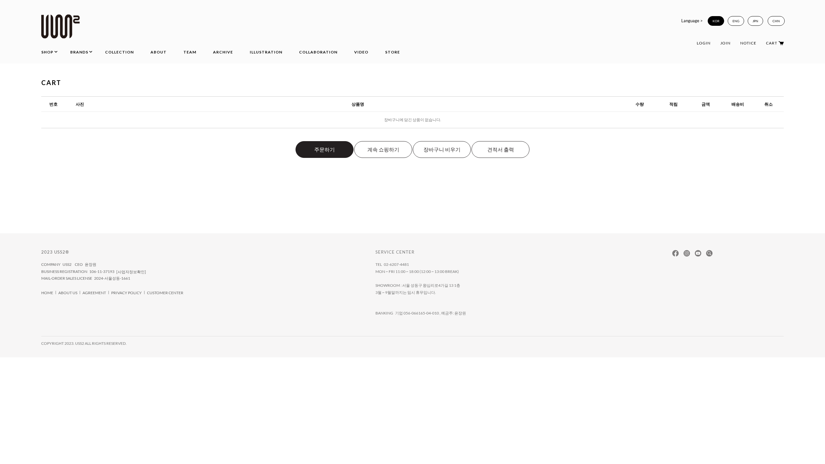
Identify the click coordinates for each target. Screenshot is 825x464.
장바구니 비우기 (442, 149)
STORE (392, 52)
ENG (736, 21)
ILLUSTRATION (266, 52)
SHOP (47, 52)
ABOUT (158, 52)
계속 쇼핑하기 (383, 149)
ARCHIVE (223, 52)
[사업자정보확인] (131, 271)
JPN (755, 21)
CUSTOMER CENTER (165, 292)
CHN (776, 21)
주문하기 (324, 149)
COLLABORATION (318, 52)
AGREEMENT (94, 292)
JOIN (725, 43)
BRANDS (79, 52)
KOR (716, 21)
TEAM (189, 52)
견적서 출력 (500, 149)
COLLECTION (119, 52)
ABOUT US (67, 292)
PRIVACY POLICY (126, 292)
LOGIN (704, 43)
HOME (47, 292)
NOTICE (748, 43)
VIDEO (361, 52)
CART (771, 43)
